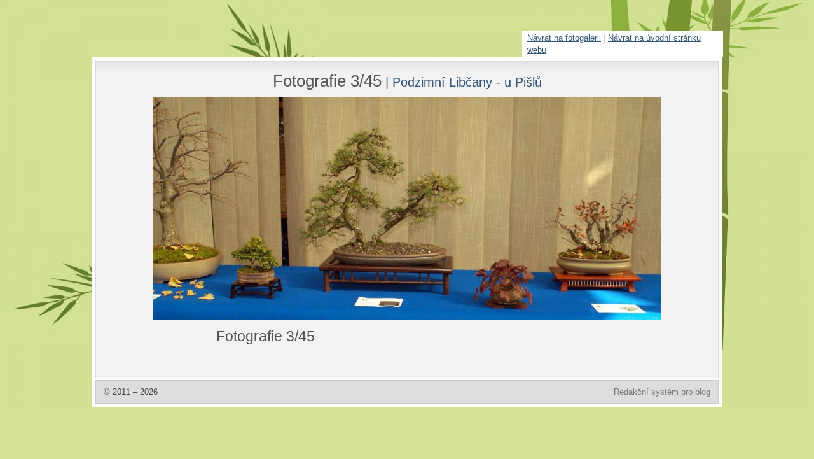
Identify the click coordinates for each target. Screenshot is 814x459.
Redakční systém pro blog (662, 392)
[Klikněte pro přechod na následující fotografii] (200, 208)
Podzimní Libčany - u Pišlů (467, 81)
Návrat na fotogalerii (564, 38)
